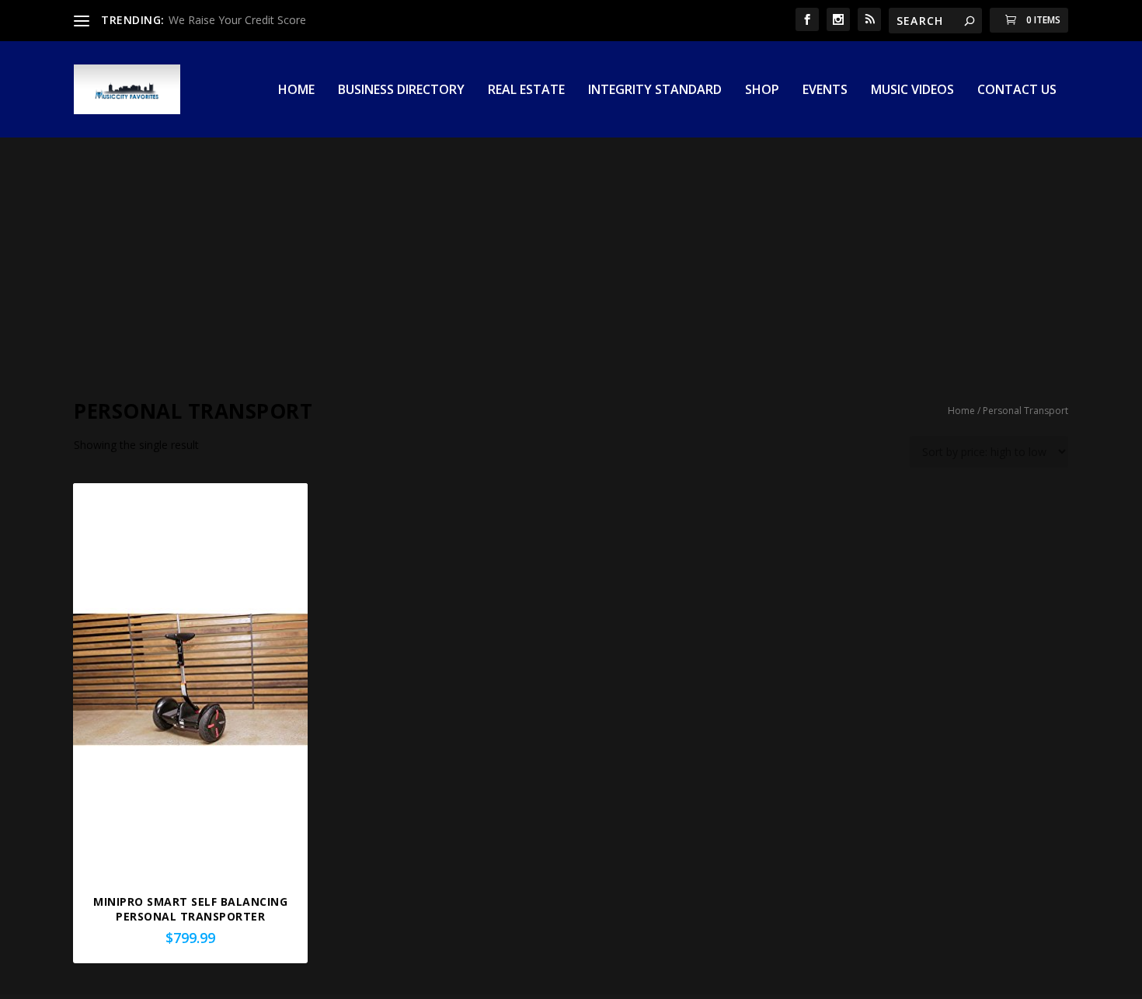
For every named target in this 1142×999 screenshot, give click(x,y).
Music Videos (912, 90)
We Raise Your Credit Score (237, 19)
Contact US (1017, 90)
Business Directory (401, 90)
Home (296, 90)
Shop (762, 90)
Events (825, 90)
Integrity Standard (655, 90)
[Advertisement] (571, 254)
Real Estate (526, 90)
